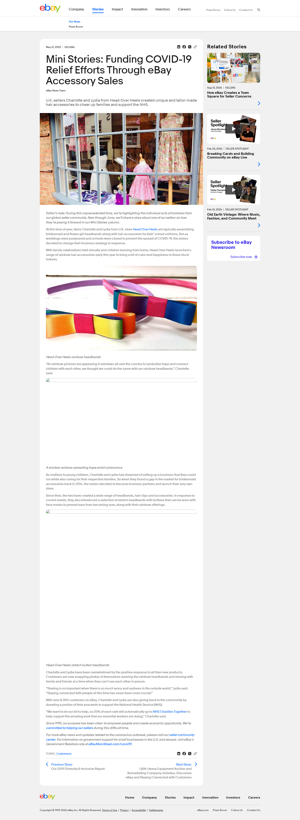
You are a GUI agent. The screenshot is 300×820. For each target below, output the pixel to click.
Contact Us (253, 810)
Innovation (210, 798)
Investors (233, 798)
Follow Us (237, 810)
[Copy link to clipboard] (195, 46)
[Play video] (233, 129)
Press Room (220, 810)
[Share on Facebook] (184, 47)
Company (149, 798)
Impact (188, 798)
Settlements (156, 810)
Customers (63, 754)
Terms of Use (109, 810)
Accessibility (139, 810)
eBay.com (203, 810)
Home (129, 798)
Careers (254, 798)
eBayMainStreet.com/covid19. (110, 744)
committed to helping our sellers (69, 728)
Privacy (124, 810)
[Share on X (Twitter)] (189, 47)
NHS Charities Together (170, 712)
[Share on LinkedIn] (178, 47)
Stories (170, 798)
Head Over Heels (145, 229)
